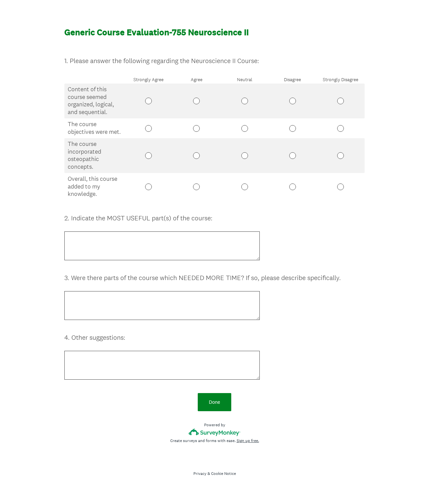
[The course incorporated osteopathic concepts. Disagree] (292, 156)
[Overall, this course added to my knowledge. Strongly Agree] (148, 187)
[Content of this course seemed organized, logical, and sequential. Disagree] (292, 101)
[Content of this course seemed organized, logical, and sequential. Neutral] (244, 101)
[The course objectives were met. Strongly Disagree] (341, 128)
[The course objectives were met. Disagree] (292, 128)
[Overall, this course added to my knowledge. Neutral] (244, 187)
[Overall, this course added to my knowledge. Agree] (197, 187)
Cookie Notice (223, 473)
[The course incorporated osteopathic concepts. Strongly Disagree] (341, 156)
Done (214, 402)
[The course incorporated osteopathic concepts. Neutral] (244, 156)
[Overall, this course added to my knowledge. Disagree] (292, 187)
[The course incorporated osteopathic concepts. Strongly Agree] (148, 156)
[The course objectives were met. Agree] (197, 128)
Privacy (199, 473)
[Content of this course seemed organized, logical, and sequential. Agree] (197, 101)
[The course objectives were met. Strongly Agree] (148, 128)
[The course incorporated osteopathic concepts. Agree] (197, 156)
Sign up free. (248, 440)
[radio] (126, 99)
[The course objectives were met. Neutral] (244, 128)
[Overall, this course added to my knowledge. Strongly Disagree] (341, 187)
